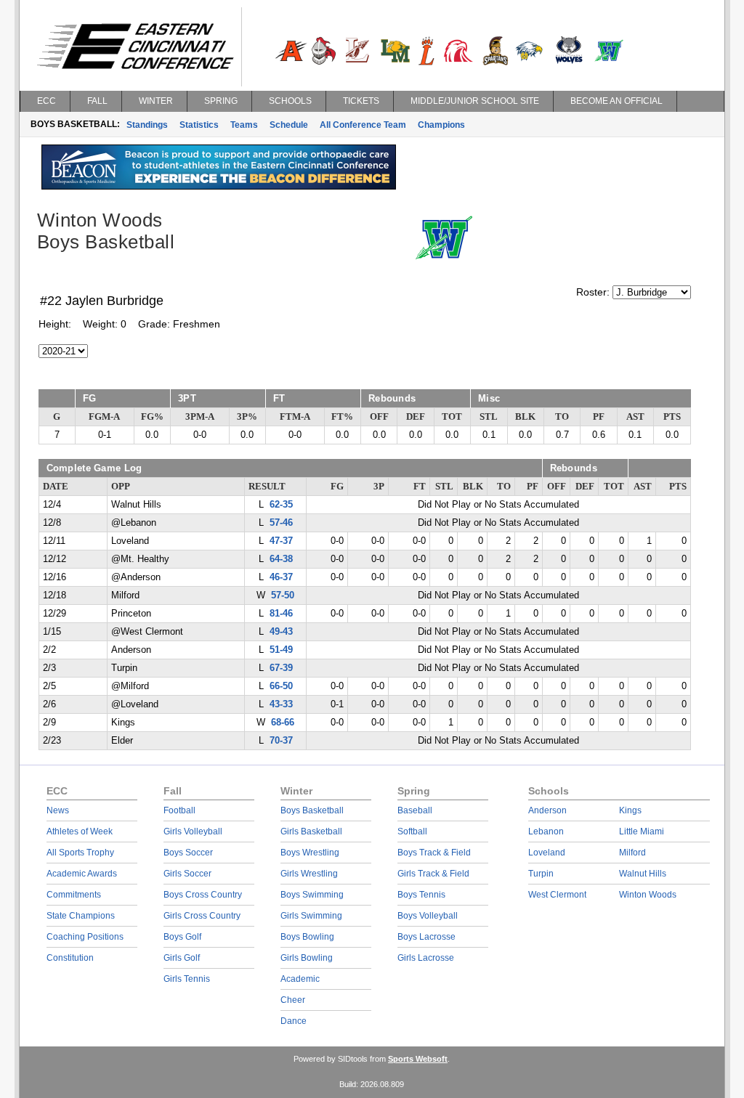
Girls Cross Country (201, 916)
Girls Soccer (187, 874)
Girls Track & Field (433, 874)
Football (179, 810)
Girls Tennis (186, 979)
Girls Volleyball (192, 831)
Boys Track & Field (434, 852)
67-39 (281, 668)
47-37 (281, 541)
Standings (147, 125)
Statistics (199, 125)
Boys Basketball (312, 810)
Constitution (70, 958)
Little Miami (641, 831)
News (57, 810)
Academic (300, 979)
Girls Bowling (306, 958)
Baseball (414, 810)
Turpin (541, 874)
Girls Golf (181, 958)
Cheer (292, 1000)
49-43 (281, 632)
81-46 (281, 614)
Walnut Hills (642, 874)
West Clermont (557, 895)
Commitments (73, 895)
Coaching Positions (85, 937)
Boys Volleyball (427, 916)
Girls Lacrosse (425, 958)
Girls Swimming (311, 916)
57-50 (282, 595)
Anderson (547, 810)
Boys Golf (182, 937)
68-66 (282, 722)
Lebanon (546, 831)
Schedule (289, 125)
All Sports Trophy (80, 852)
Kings (630, 810)
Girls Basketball (311, 831)
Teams (244, 125)
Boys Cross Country (202, 895)
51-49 (281, 650)
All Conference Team (363, 125)
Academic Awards (81, 874)
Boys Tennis (421, 895)
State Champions (80, 916)
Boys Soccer (188, 852)
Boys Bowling (307, 937)
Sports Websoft (418, 1058)
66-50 (281, 686)
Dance (293, 1021)
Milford (632, 852)
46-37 (281, 577)
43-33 (281, 704)
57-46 (281, 523)
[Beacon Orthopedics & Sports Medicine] (218, 186)
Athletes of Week (79, 831)
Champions (441, 125)
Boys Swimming (312, 895)
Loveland (546, 852)
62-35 (281, 505)
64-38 (281, 559)
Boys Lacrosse (426, 937)
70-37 (281, 741)
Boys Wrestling (309, 852)
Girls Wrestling (309, 874)
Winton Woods (647, 895)
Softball (412, 831)
